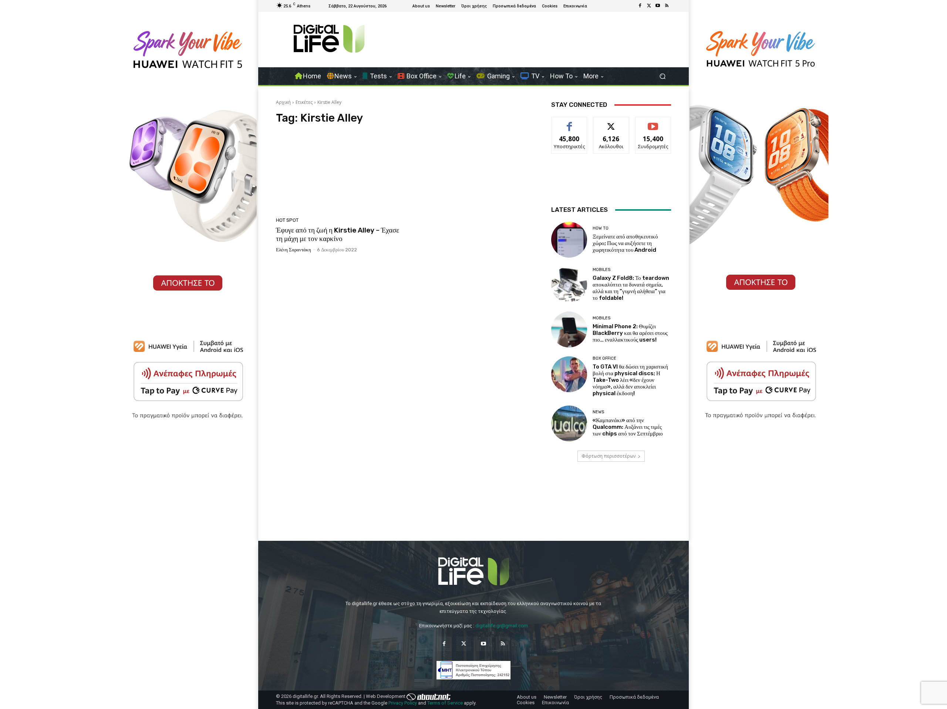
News (598, 412)
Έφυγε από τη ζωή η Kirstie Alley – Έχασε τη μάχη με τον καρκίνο (337, 234)
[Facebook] (640, 5)
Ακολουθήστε (611, 122)
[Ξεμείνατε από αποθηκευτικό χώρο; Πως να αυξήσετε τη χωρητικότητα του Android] (569, 240)
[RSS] (666, 5)
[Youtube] (657, 5)
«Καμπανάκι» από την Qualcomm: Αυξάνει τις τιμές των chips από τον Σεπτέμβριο (628, 427)
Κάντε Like (569, 122)
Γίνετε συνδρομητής (653, 125)
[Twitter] (648, 5)
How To (601, 228)
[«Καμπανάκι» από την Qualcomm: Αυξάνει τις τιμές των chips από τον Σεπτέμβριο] (569, 423)
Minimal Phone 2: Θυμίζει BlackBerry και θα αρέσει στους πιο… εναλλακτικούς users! (630, 333)
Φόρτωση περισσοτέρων (609, 456)
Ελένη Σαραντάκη (293, 249)
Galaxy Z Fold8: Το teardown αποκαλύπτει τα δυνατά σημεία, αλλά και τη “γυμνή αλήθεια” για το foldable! (631, 288)
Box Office (604, 358)
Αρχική (283, 102)
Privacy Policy (402, 703)
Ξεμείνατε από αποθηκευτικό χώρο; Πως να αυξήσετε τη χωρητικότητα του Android (625, 243)
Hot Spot (287, 220)
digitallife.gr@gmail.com (501, 625)
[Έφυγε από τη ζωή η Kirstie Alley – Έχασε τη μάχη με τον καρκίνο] (338, 173)
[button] (662, 76)
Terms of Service (445, 703)
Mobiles (601, 270)
